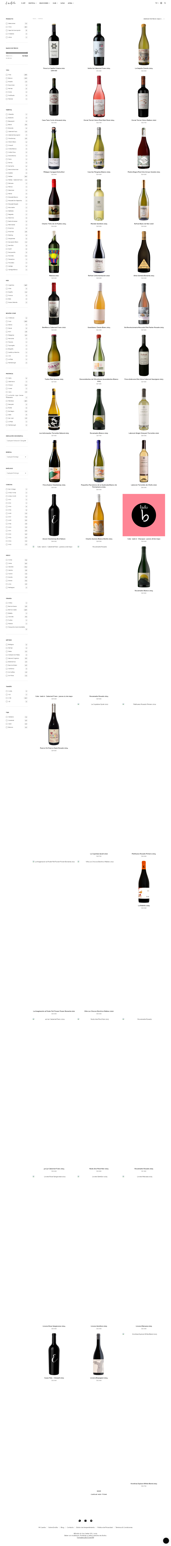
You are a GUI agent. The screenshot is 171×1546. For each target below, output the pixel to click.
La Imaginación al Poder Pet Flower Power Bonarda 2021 (54, 1011)
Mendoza (11, 401)
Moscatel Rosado (13, 204)
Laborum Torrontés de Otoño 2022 (144, 485)
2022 (9, 534)
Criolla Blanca (12, 149)
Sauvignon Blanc (13, 242)
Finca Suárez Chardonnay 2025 (54, 485)
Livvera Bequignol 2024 (99, 1378)
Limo (9, 584)
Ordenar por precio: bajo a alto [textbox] (154, 19)
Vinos (9, 27)
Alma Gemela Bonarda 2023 (144, 276)
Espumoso (11, 85)
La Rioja (10, 359)
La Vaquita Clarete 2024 (144, 68)
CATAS (62, 3)
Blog (62, 1527)
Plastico (10, 623)
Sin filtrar (11, 675)
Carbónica (11, 668)
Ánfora (10, 603)
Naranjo (10, 99)
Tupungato (11, 345)
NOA (9, 331)
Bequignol (11, 121)
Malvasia (10, 183)
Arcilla (10, 560)
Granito (10, 577)
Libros (10, 37)
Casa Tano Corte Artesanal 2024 (54, 120)
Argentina (11, 285)
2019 (9, 523)
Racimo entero (12, 665)
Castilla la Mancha (13, 352)
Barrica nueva (12, 606)
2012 (9, 503)
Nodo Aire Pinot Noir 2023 (98, 1169)
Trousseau (11, 262)
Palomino (11, 218)
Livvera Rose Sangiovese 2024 (54, 1326)
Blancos (10, 727)
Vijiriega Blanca (12, 269)
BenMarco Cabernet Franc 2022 (54, 327)
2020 (9, 527)
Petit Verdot (11, 224)
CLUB (54, 3)
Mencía (10, 186)
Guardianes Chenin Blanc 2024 (99, 327)
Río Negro (11, 411)
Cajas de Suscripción (14, 30)
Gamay (10, 162)
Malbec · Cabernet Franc (15, 180)
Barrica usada (12, 610)
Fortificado (11, 95)
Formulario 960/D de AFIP (85, 1537)
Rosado (10, 81)
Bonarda (10, 128)
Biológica (11, 644)
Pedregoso (11, 587)
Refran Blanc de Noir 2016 (143, 224)
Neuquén (11, 404)
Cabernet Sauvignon (14, 135)
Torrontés (11, 256)
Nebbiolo (11, 211)
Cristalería (11, 34)
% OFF (23, 3)
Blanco (10, 78)
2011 (9, 499)
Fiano (9, 159)
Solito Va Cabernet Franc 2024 (99, 68)
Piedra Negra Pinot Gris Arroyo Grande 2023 (144, 172)
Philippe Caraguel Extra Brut (54, 172)
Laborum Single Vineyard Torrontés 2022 (144, 433)
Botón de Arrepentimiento (85, 1527)
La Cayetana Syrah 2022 (99, 854)
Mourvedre (11, 207)
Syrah (10, 249)
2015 (9, 510)
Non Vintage (12, 489)
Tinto (9, 74)
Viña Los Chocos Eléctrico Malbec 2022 (99, 1011)
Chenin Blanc (12, 142)
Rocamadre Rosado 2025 (144, 1169)
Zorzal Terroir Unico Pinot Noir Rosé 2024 (99, 120)
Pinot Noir (11, 231)
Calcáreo (10, 567)
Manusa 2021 (54, 276)
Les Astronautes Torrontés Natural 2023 (54, 433)
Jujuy (9, 392)
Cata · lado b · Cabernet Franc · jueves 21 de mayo (54, 696)
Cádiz (9, 378)
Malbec (10, 176)
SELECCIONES (43, 3)
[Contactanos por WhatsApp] (80, 1521)
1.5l (9, 701)
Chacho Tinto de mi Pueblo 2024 (54, 224)
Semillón (11, 245)
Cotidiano (11, 717)
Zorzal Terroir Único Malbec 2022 (144, 120)
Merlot (10, 193)
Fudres (10, 620)
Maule (10, 328)
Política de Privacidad (105, 1527)
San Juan (11, 418)
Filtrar (25, 56)
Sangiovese (11, 238)
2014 (9, 506)
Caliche (10, 570)
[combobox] (154, 19)
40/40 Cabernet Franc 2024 (54, 1169)
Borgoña (10, 349)
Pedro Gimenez (12, 221)
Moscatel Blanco (13, 197)
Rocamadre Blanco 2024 (144, 591)
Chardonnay (11, 138)
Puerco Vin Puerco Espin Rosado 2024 (54, 748)
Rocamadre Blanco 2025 (99, 433)
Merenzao (11, 190)
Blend (10, 124)
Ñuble (10, 408)
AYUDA (70, 3)
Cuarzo (10, 573)
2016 (9, 513)
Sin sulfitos (11, 672)
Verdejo (10, 266)
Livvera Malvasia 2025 (144, 1326)
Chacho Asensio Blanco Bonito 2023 (99, 539)
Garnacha (11, 166)
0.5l (9, 694)
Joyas (9, 724)
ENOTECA (32, 3)
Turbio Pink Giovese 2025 (54, 379)
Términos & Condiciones (123, 1527)
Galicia (10, 324)
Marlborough (12, 362)
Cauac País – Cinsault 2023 (54, 1378)
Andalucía (11, 318)
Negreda (10, 214)
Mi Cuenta (42, 1527)
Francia (10, 295)
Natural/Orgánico (13, 658)
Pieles (10, 651)
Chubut (10, 385)
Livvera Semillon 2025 (99, 1326)
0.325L (10, 691)
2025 (9, 544)
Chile (9, 288)
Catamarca (11, 381)
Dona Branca (12, 155)
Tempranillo (11, 252)
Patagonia (11, 335)
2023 (9, 537)
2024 (9, 541)
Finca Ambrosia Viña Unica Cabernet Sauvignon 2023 (143, 379)
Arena (10, 563)
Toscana (10, 342)
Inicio (34, 18)
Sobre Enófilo (53, 1527)
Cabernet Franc (12, 131)
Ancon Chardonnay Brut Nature (54, 539)
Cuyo (9, 321)
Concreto (10, 616)
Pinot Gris (11, 228)
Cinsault (10, 145)
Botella (10, 613)
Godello (10, 173)
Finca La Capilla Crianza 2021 (54, 68)
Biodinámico (12, 661)
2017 (9, 517)
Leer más (54, 71)
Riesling (10, 235)
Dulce (10, 92)
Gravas (10, 580)
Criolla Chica (12, 152)
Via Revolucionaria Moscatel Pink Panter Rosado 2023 (144, 327)
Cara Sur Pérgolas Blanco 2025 (99, 172)
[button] (157, 3)
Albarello (11, 114)
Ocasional (11, 720)
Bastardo (10, 117)
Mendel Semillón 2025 (99, 224)
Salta (9, 414)
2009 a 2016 (12, 496)
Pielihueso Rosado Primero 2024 (144, 854)
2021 (9, 530)
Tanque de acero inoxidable (16, 627)
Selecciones (11, 23)
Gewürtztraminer (13, 169)
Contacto (70, 1527)
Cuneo (10, 388)
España (10, 292)
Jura (9, 356)
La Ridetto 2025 (144, 905)
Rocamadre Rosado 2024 (99, 696)
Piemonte (11, 338)
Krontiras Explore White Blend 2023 (144, 1484)
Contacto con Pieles (14, 655)
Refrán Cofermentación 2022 (99, 276)
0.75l (9, 698)
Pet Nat (10, 88)
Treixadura (11, 259)
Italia (9, 299)
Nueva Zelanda (12, 302)
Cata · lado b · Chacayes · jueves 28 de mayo (143, 539)
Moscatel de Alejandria (15, 200)
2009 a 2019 (12, 492)
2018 (9, 520)
